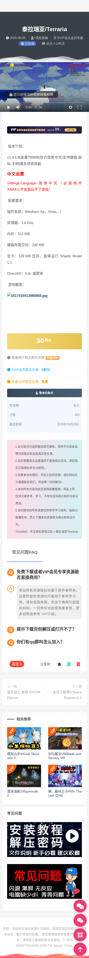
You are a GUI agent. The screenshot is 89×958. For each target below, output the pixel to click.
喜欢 (17, 664)
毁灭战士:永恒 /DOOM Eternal (23, 695)
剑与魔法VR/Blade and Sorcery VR (64, 756)
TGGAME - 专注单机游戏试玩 (34, 531)
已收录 (29, 43)
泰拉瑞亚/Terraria (67, 531)
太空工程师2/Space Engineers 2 (67, 695)
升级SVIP (52, 357)
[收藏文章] (59, 664)
